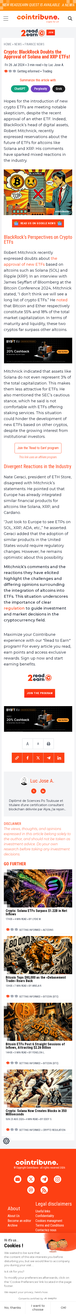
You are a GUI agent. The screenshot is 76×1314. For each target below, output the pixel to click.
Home (7, 44)
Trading (47, 71)
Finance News (34, 44)
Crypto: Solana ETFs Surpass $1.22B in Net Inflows (36, 912)
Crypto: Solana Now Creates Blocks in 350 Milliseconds (36, 1112)
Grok (59, 88)
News (18, 44)
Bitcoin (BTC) (50, 996)
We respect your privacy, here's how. (26, 1292)
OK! (63, 1308)
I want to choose (38, 1307)
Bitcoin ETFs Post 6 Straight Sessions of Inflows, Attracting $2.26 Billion (35, 1046)
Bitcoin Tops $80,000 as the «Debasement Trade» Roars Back (36, 979)
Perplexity (40, 88)
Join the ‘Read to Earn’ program (38, 448)
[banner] (38, 351)
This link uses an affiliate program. (38, 457)
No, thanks (12, 1308)
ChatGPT (19, 88)
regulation (14, 608)
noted (62, 300)
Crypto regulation (54, 1130)
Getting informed (28, 71)
